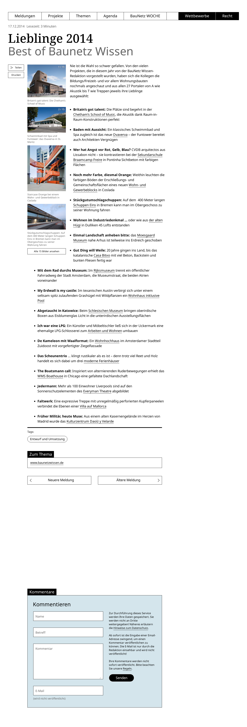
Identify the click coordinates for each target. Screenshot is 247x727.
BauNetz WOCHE (145, 16)
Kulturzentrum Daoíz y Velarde (90, 421)
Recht (227, 16)
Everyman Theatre (97, 391)
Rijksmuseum (104, 270)
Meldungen (25, 16)
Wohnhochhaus (107, 341)
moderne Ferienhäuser (101, 361)
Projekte (55, 16)
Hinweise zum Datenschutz (130, 628)
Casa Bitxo (102, 255)
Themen (83, 16)
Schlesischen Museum (105, 311)
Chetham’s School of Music (94, 114)
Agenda (110, 16)
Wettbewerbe (197, 16)
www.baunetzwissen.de (47, 463)
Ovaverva (120, 134)
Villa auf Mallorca (93, 406)
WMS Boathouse (50, 376)
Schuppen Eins (84, 205)
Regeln (127, 668)
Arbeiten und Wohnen (105, 331)
